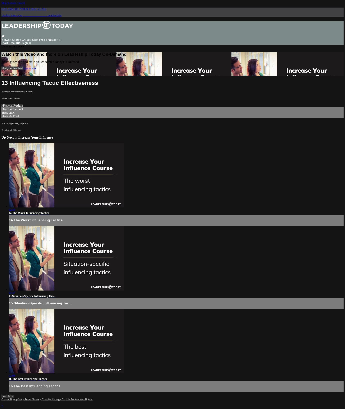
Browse (6, 39)
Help (21, 399)
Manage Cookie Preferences (68, 399)
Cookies (47, 399)
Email (19, 105)
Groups (26, 39)
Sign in (56, 39)
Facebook (7, 105)
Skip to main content (13, 2)
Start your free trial (12, 68)
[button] (3, 36)
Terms (28, 399)
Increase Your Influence (13, 91)
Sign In (26, 43)
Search (17, 39)
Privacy (37, 399)
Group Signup (9, 399)
